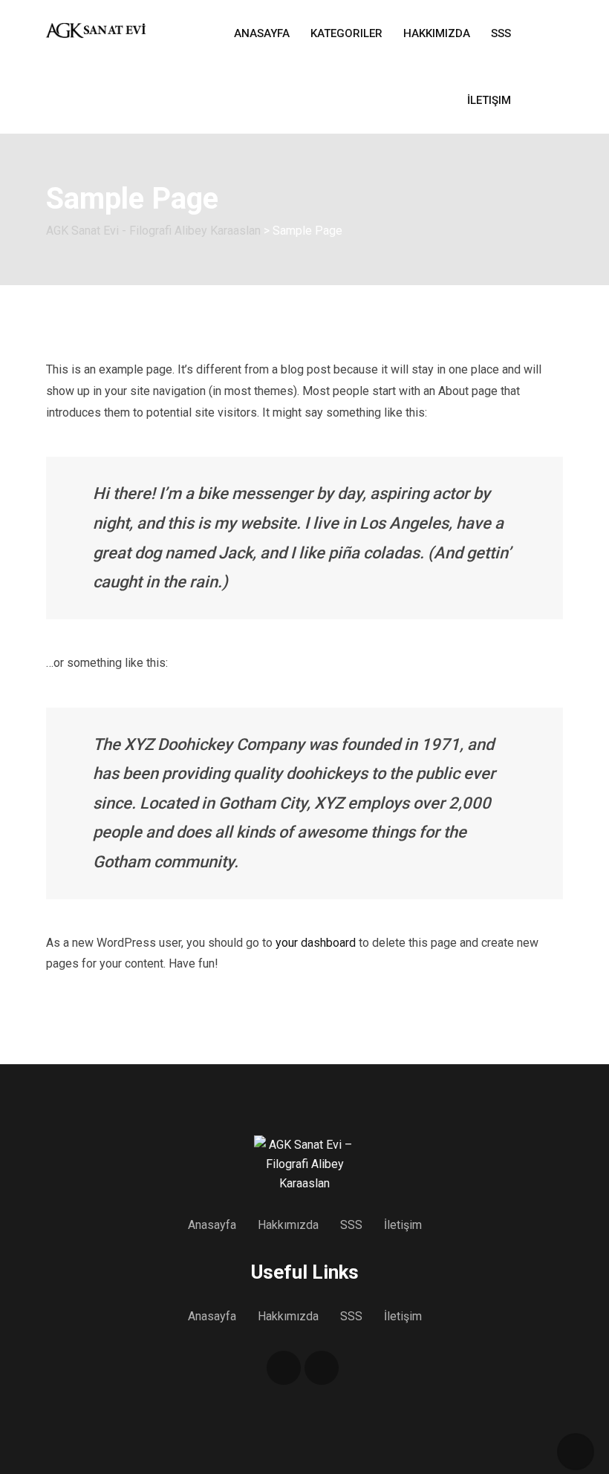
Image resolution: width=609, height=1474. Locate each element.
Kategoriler (346, 33)
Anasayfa (262, 33)
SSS (501, 33)
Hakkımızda (436, 33)
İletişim (489, 100)
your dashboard (316, 943)
